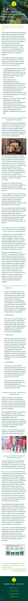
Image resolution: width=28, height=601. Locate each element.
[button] (2, 598)
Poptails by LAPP (11, 401)
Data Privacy (14, 596)
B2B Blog (11, 20)
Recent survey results (8, 471)
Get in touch (14, 588)
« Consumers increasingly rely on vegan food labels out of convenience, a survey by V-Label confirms (13, 565)
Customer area (14, 594)
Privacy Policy (14, 591)
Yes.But (10, 126)
